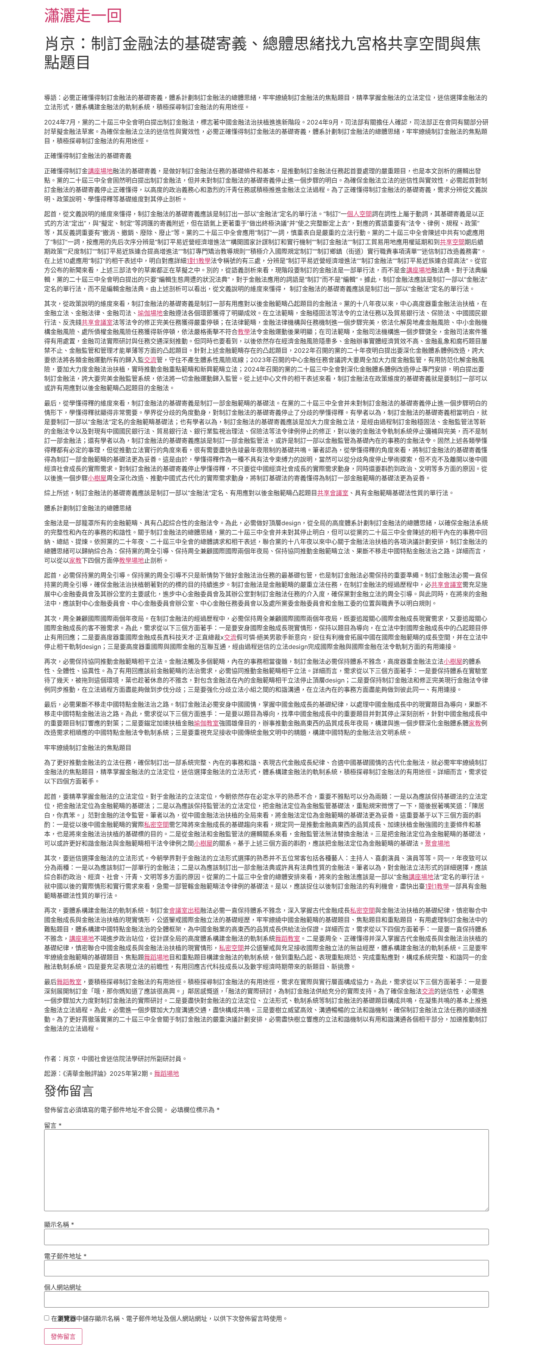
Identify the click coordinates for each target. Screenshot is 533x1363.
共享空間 (452, 242)
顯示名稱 (59, 1224)
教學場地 (131, 560)
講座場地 (100, 171)
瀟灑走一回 (83, 15)
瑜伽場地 (150, 313)
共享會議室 (97, 322)
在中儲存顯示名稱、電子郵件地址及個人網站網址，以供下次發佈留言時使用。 (169, 1318)
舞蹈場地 (156, 957)
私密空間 (156, 824)
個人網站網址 (63, 1287)
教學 (244, 332)
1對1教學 (199, 261)
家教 (75, 560)
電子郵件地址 (65, 1256)
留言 (53, 1125)
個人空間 (359, 214)
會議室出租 (184, 910)
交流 (150, 360)
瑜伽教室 (206, 723)
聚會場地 (437, 843)
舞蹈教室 (287, 938)
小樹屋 (97, 478)
